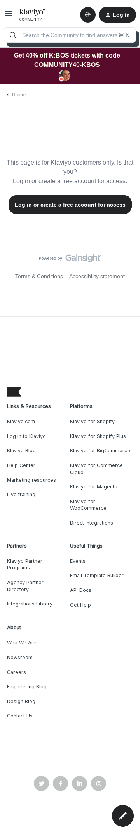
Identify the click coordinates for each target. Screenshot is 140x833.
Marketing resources (31, 480)
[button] (8, 16)
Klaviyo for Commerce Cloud (96, 468)
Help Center (21, 465)
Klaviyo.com (21, 421)
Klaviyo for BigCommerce (100, 450)
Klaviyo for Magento (93, 487)
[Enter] (13, 35)
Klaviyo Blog (21, 450)
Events (78, 561)
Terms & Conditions (39, 276)
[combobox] (70, 35)
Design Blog (21, 701)
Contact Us (20, 716)
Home (19, 94)
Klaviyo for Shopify (92, 421)
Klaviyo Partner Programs (24, 564)
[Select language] (88, 15)
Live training (21, 494)
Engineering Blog (27, 687)
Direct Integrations (91, 523)
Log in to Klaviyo (26, 436)
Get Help (80, 605)
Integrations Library (29, 604)
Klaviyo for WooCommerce (88, 505)
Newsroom (20, 657)
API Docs (80, 590)
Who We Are (22, 643)
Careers (16, 672)
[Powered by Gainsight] (70, 260)
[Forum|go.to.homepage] (32, 15)
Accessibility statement (97, 276)
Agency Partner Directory (25, 585)
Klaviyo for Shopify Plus (98, 436)
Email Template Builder (97, 575)
